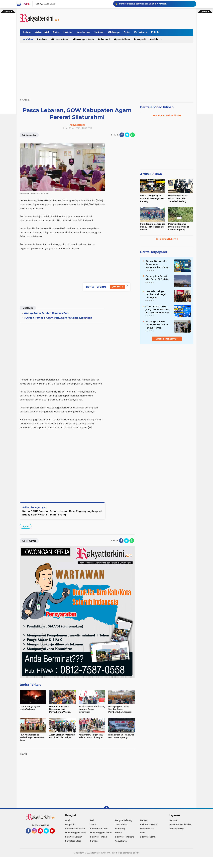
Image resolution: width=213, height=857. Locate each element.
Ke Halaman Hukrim (166, 239)
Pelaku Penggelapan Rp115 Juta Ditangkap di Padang (152, 198)
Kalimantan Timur (99, 828)
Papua (118, 832)
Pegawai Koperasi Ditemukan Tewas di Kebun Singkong (178, 227)
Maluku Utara (147, 828)
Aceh (67, 820)
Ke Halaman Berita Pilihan (166, 115)
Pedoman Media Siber (180, 824)
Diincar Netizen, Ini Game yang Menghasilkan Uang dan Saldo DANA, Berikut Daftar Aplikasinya (156, 264)
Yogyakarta (121, 841)
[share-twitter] (127, 134)
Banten (143, 820)
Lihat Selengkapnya (166, 339)
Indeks (27, 32)
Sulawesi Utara (147, 837)
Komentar (30, 135)
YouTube (54, 835)
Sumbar (94, 841)
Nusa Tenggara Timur (101, 832)
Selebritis (156, 39)
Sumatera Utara (73, 841)
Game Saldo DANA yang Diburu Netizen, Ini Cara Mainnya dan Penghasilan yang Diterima (157, 309)
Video (29, 39)
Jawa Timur (121, 824)
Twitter (48, 835)
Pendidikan (123, 39)
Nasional (99, 32)
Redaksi (173, 820)
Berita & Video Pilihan (157, 107)
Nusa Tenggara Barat (75, 832)
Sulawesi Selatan (73, 837)
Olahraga (114, 32)
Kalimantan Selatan (75, 828)
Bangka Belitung (123, 820)
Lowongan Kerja (84, 39)
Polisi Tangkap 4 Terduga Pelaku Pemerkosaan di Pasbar (152, 227)
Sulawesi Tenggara (124, 837)
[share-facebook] (121, 134)
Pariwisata (140, 32)
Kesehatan (83, 32)
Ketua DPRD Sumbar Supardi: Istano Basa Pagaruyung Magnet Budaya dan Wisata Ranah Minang (62, 512)
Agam (25, 526)
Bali (92, 820)
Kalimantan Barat (149, 824)
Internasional (61, 39)
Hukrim (68, 32)
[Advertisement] (132, 18)
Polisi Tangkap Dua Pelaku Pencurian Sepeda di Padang (178, 198)
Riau (142, 832)
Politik (155, 32)
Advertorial (42, 32)
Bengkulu (70, 824)
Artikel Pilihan (151, 174)
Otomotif (105, 39)
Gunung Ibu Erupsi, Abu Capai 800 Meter (157, 277)
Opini (127, 32)
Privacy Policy (176, 828)
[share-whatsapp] (132, 134)
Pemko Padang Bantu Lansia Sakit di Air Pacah (143, 3)
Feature (42, 39)
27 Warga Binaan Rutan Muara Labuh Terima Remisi (156, 324)
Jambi (93, 824)
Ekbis (56, 32)
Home (26, 3)
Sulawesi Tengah (98, 837)
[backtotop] (106, 809)
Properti (141, 39)
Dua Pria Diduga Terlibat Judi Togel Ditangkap (155, 294)
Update (118, 286)
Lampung (120, 828)
